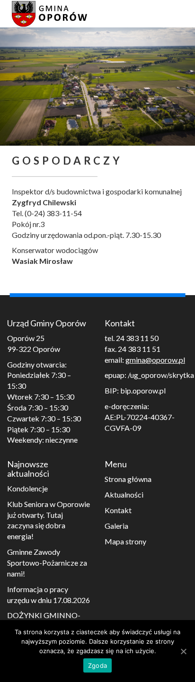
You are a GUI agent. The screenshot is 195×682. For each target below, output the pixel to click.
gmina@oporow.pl (155, 359)
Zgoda (97, 665)
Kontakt (118, 510)
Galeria (116, 525)
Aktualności (124, 494)
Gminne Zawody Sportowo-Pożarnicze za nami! (47, 562)
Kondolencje (27, 488)
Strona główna (128, 478)
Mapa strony (125, 541)
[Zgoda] (183, 651)
